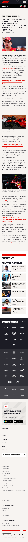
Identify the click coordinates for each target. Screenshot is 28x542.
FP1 (8, 67)
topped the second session (8, 68)
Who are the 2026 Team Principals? (18, 292)
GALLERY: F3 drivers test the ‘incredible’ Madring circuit (18, 284)
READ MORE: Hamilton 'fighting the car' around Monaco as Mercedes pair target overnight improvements (12, 146)
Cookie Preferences (7, 500)
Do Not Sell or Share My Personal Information (13, 490)
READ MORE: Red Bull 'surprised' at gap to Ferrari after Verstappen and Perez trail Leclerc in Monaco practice (14, 219)
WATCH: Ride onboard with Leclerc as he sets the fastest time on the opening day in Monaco (13, 82)
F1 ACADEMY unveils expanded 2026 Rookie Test (18, 309)
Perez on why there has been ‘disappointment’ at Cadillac (18, 268)
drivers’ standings (15, 243)
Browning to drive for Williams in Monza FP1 (18, 300)
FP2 (6, 200)
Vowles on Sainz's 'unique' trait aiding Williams (17, 276)
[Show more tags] (19, 16)
